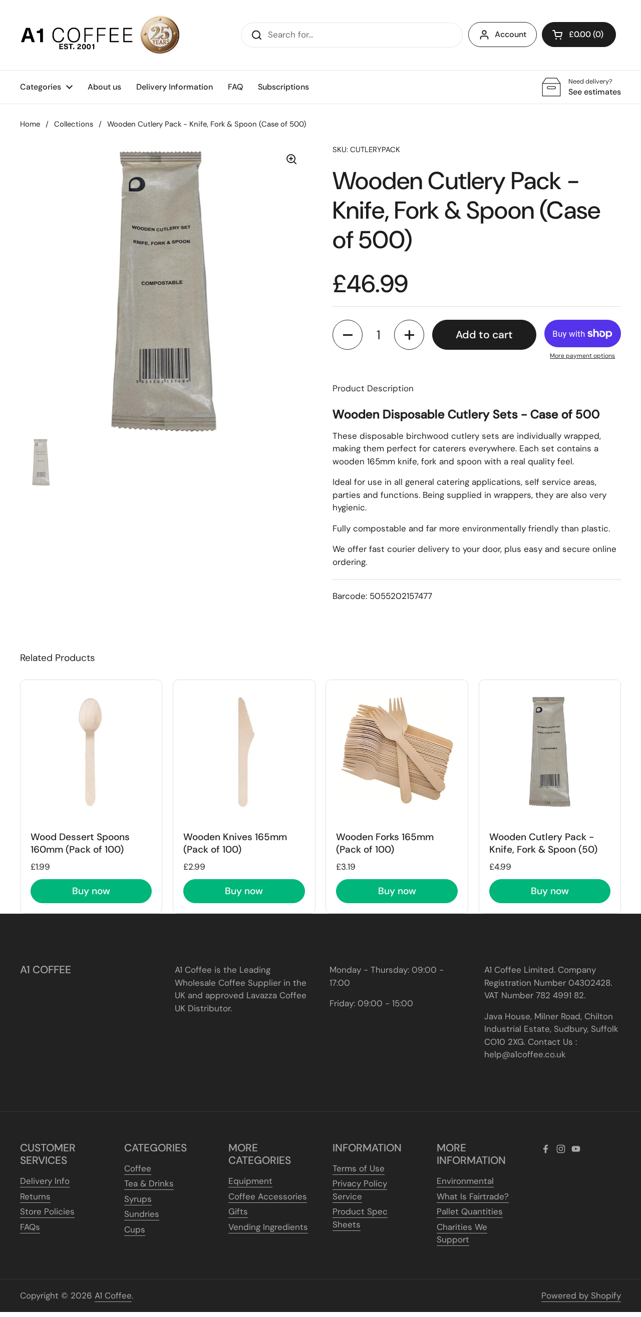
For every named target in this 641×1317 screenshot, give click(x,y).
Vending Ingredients (268, 1226)
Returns (35, 1196)
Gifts (238, 1211)
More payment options (582, 356)
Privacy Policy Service (360, 1190)
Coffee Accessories (267, 1196)
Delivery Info (45, 1180)
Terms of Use (359, 1168)
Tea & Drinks (149, 1183)
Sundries (141, 1213)
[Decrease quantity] (348, 335)
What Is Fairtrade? (473, 1196)
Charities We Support (462, 1233)
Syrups (138, 1198)
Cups (134, 1229)
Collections (73, 124)
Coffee (137, 1168)
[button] (579, 34)
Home (30, 124)
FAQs (30, 1226)
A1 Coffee (113, 1295)
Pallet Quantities (470, 1211)
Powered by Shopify (581, 1295)
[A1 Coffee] (100, 35)
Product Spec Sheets (360, 1218)
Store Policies (47, 1211)
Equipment (250, 1180)
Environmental (465, 1180)
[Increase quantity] (409, 335)
